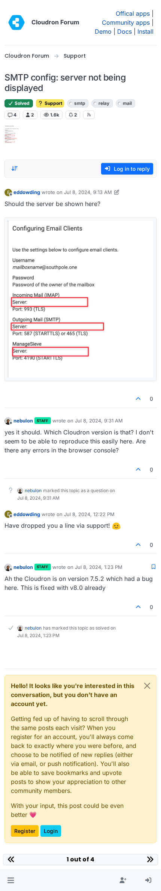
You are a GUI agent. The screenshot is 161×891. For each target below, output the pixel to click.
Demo (103, 31)
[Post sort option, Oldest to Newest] (14, 168)
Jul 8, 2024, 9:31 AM (99, 421)
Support (52, 103)
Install (145, 31)
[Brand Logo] (16, 22)
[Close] (147, 685)
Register (24, 831)
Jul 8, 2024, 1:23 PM (98, 567)
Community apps (126, 22)
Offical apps (133, 13)
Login (51, 831)
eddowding (26, 192)
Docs (124, 31)
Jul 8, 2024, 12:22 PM (89, 514)
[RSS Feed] (89, 114)
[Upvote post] (138, 398)
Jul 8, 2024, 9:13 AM (88, 192)
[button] (10, 880)
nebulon (23, 421)
